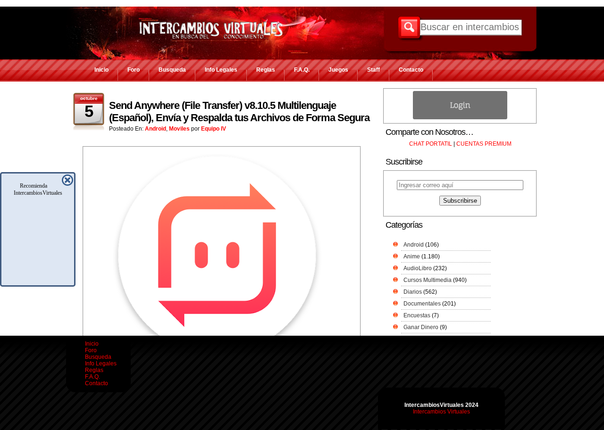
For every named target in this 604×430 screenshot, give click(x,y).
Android (155, 128)
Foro (133, 69)
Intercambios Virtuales (441, 411)
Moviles (179, 128)
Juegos (338, 69)
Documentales (422, 303)
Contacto (411, 69)
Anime (411, 256)
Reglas (265, 69)
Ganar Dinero (420, 327)
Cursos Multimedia (427, 280)
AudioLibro (417, 268)
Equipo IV (213, 128)
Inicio (101, 69)
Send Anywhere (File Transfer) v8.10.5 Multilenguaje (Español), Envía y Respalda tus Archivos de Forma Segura (239, 111)
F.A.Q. (302, 69)
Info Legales (221, 69)
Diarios (412, 292)
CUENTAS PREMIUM (484, 144)
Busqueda (172, 69)
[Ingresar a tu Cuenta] (460, 117)
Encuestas (416, 315)
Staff (373, 69)
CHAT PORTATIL (430, 144)
